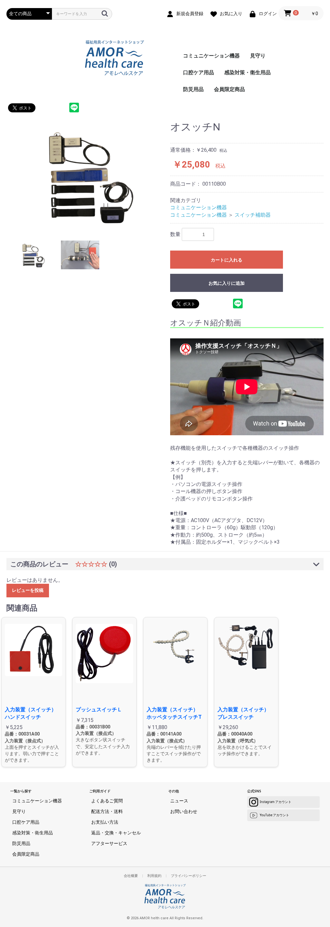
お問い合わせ (183, 811)
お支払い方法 (104, 822)
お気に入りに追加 (227, 283)
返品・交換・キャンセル (116, 832)
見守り (258, 56)
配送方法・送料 (107, 811)
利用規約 (154, 876)
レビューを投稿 (28, 590)
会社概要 (131, 876)
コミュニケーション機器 (211, 56)
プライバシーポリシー (188, 876)
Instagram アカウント (275, 802)
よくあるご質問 (107, 801)
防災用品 (193, 89)
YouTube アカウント (274, 815)
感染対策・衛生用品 (247, 72)
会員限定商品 (229, 89)
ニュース (179, 801)
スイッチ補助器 (253, 215)
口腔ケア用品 (198, 72)
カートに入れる (226, 260)
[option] (86, 176)
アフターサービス (109, 843)
